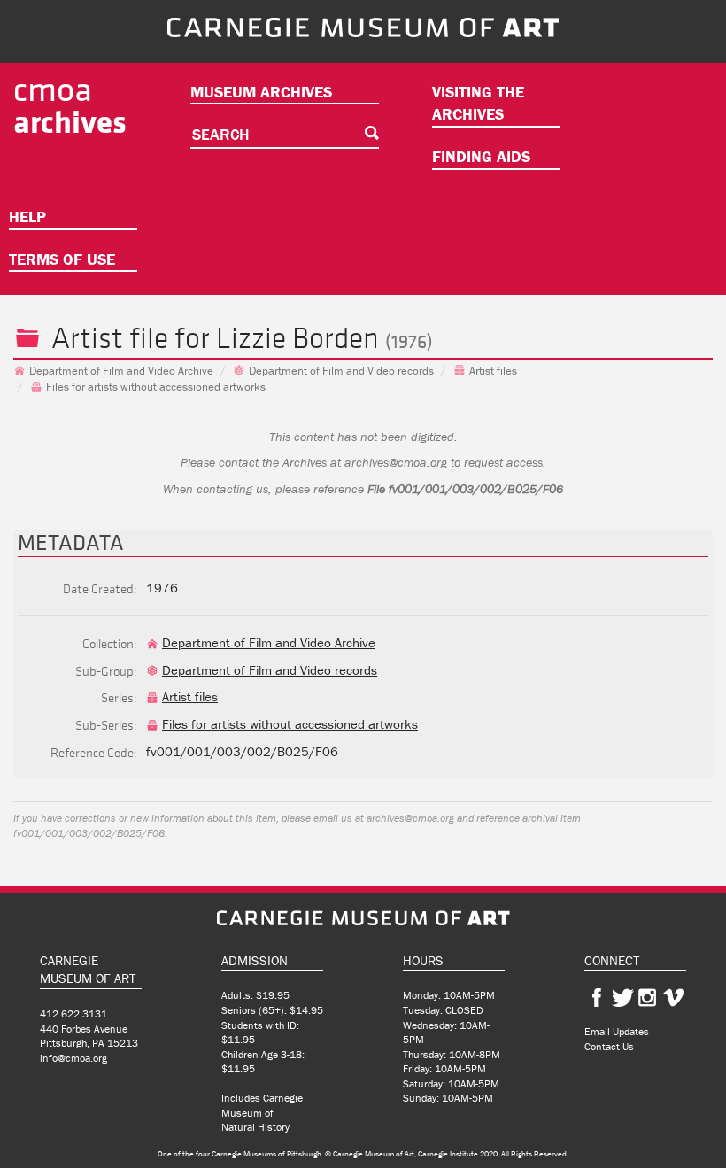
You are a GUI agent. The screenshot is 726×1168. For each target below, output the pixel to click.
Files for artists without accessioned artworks (156, 386)
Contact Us (609, 1046)
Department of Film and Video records (341, 370)
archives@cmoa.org (395, 462)
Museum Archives (261, 91)
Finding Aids (481, 156)
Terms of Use (62, 259)
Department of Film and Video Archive (121, 370)
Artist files (493, 370)
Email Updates (616, 1031)
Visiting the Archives (478, 103)
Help (27, 216)
